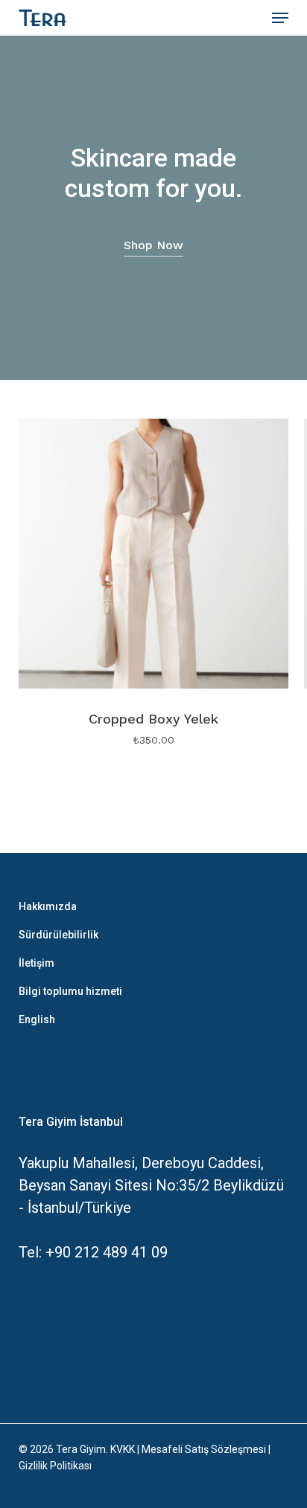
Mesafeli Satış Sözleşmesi (204, 1449)
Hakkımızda (48, 906)
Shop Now (153, 245)
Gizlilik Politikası (55, 1466)
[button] (280, 17)
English (37, 1019)
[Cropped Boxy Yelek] (154, 554)
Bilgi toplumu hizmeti (70, 991)
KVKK (122, 1449)
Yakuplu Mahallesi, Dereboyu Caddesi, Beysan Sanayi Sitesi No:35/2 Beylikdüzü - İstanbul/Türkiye (151, 1185)
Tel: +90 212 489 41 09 (93, 1252)
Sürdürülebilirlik (58, 935)
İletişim (36, 963)
